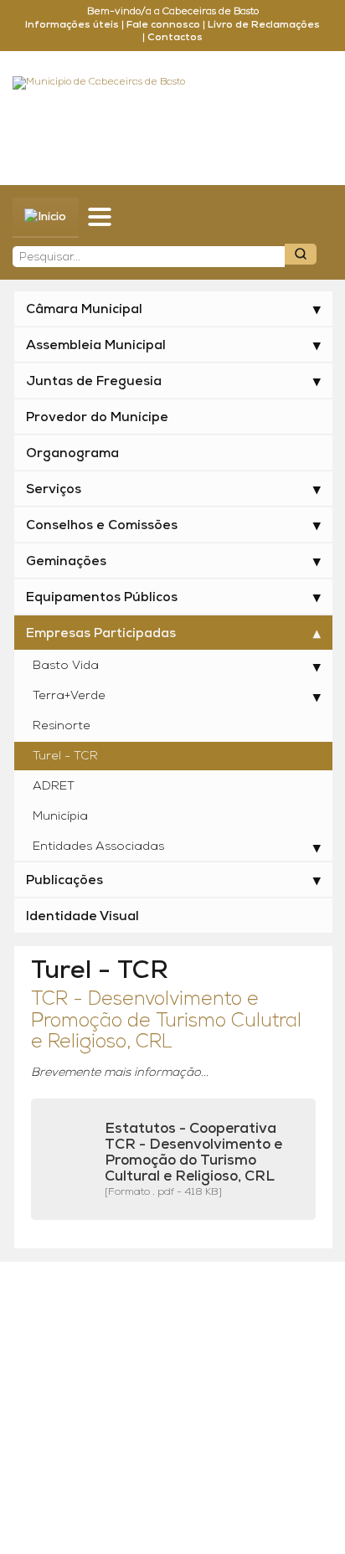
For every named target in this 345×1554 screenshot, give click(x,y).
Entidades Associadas (98, 847)
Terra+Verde (69, 696)
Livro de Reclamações (264, 25)
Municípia (60, 816)
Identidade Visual (82, 917)
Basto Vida (66, 666)
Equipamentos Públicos (102, 598)
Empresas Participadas (101, 634)
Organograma (72, 454)
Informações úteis (72, 25)
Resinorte (61, 726)
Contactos (175, 38)
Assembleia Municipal (96, 345)
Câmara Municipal (84, 309)
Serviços (53, 490)
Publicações (64, 881)
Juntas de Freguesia (94, 381)
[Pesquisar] (301, 254)
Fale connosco (163, 25)
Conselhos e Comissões (102, 526)
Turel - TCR (65, 756)
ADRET (54, 786)
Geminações (66, 562)
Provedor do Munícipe (97, 418)
